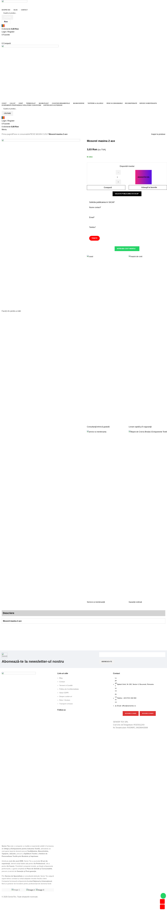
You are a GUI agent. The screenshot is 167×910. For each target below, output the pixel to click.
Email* (92, 217)
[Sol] (40, 889)
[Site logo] (14, 4)
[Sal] (30, 889)
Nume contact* (95, 207)
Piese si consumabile (21, 134)
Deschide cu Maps (147, 713)
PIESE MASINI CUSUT (39, 134)
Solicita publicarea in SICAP (127, 194)
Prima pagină (7, 134)
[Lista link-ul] (83, 692)
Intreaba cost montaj (126, 248)
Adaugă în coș (143, 177)
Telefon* (92, 227)
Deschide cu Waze (130, 713)
